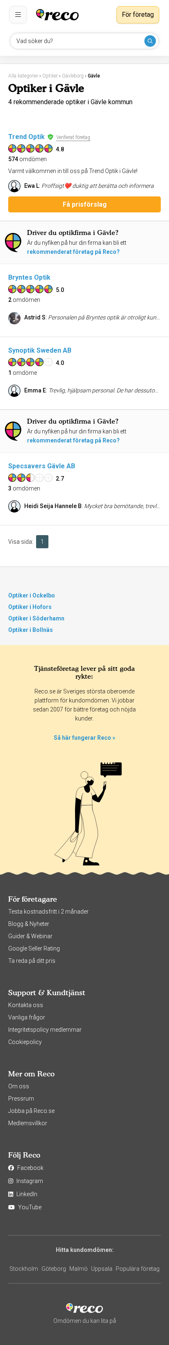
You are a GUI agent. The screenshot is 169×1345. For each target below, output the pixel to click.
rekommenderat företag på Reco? (73, 251)
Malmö (78, 1268)
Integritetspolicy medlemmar (45, 1029)
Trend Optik (26, 137)
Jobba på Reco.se (31, 1111)
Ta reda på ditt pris (31, 960)
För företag (138, 14)
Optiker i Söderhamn (36, 618)
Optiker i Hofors (30, 607)
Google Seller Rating (34, 948)
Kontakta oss (25, 1005)
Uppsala (101, 1268)
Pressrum (21, 1098)
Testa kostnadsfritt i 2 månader (48, 911)
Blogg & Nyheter (28, 924)
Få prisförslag (85, 204)
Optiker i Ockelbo (31, 595)
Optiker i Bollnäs (30, 630)
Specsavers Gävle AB (41, 466)
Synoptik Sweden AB (39, 350)
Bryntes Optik (29, 277)
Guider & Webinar (30, 936)
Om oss (18, 1086)
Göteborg (53, 1268)
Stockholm (23, 1268)
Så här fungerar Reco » (84, 737)
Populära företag (138, 1268)
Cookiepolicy (25, 1042)
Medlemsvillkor (27, 1123)
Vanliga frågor (26, 1017)
